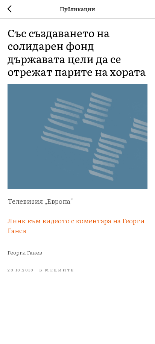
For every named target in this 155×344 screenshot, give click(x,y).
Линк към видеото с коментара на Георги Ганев (76, 225)
